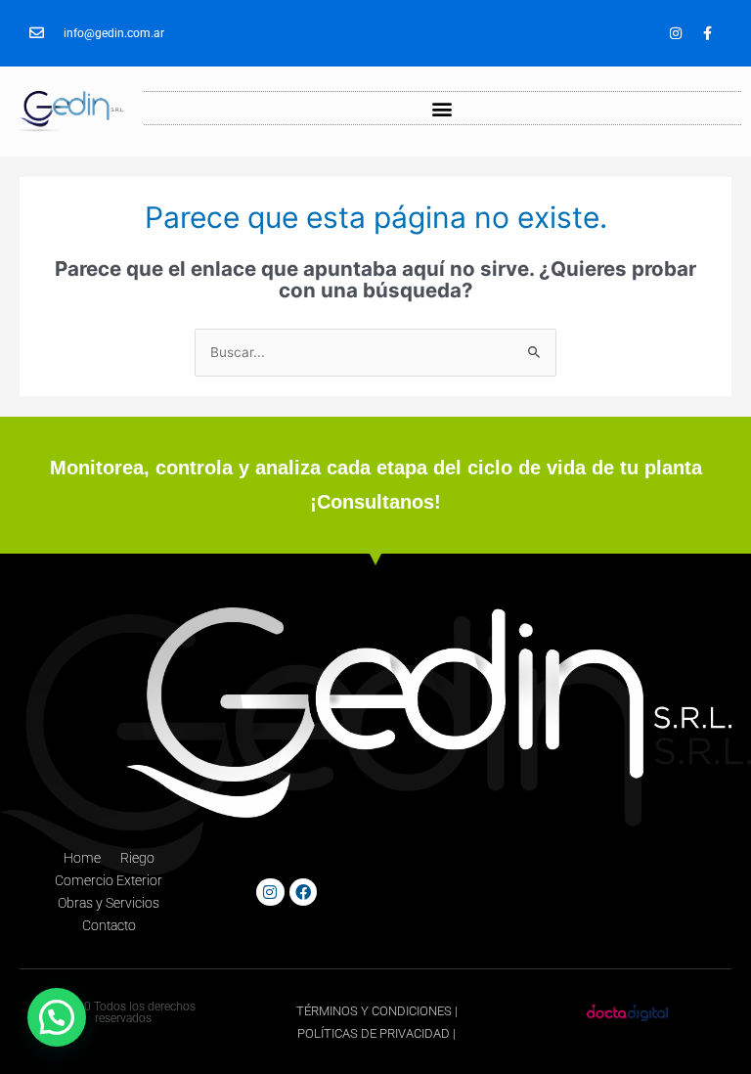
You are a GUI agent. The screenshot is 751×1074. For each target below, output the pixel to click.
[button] (442, 108)
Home (82, 858)
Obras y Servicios (108, 903)
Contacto (109, 925)
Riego (137, 858)
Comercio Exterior (108, 880)
